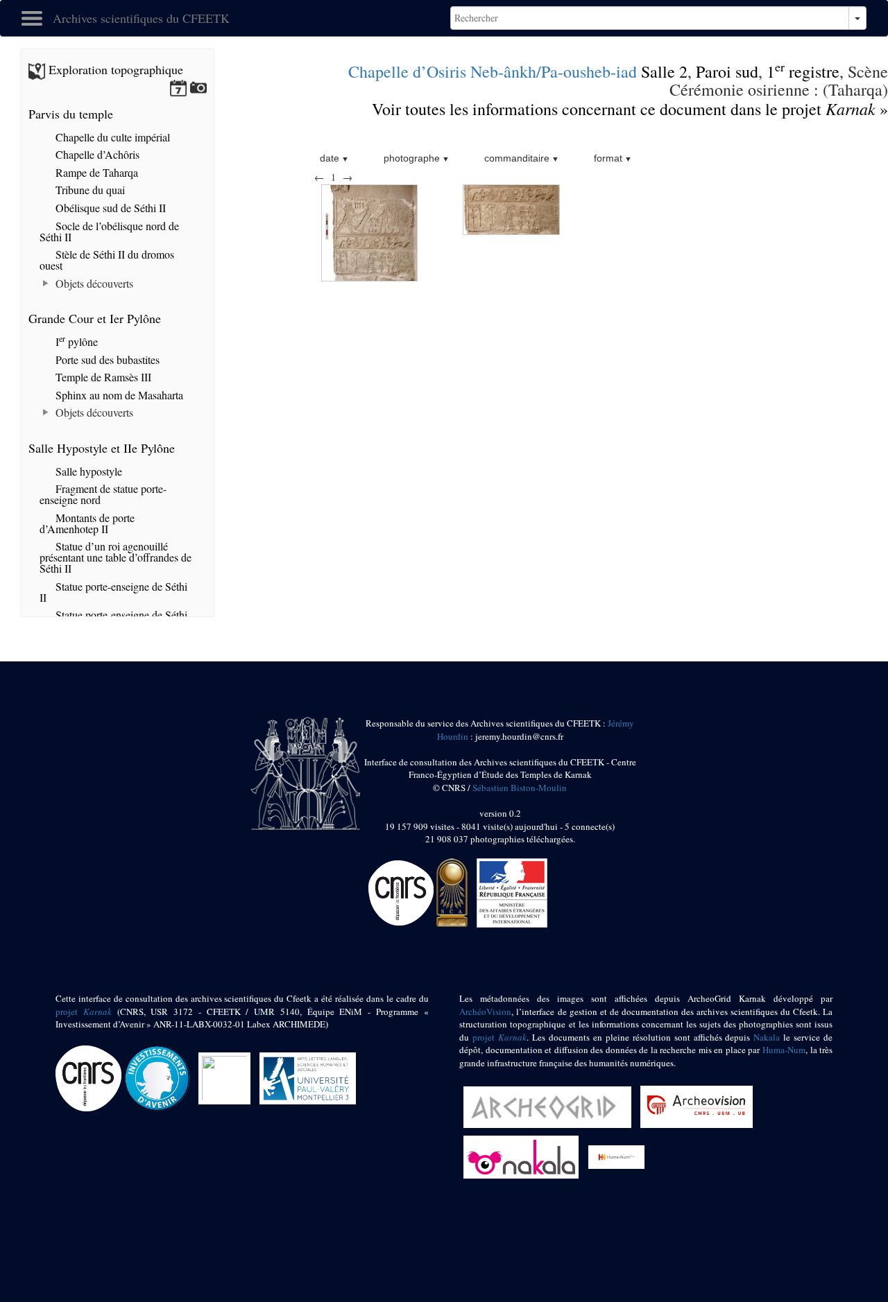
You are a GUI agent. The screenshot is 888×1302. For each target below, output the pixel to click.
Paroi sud (727, 71)
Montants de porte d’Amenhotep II (87, 523)
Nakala (766, 1037)
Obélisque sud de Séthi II (109, 207)
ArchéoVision (485, 1011)
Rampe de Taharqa (95, 172)
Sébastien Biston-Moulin (519, 787)
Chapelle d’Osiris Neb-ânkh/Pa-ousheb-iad (492, 71)
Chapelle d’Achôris (96, 154)
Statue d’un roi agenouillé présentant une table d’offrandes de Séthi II (115, 557)
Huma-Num (783, 1049)
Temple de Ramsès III (102, 377)
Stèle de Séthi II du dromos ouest (107, 259)
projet (84, 1011)
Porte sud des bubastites (106, 359)
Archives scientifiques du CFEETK (141, 18)
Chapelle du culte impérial (111, 137)
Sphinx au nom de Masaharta (118, 395)
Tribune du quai (89, 189)
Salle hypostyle (87, 471)
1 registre (803, 71)
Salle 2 (664, 71)
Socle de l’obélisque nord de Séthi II (109, 231)
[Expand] (46, 283)
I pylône (75, 341)
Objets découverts (93, 283)
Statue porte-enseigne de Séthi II (113, 592)
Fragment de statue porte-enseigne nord (103, 494)
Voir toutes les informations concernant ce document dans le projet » (630, 109)
